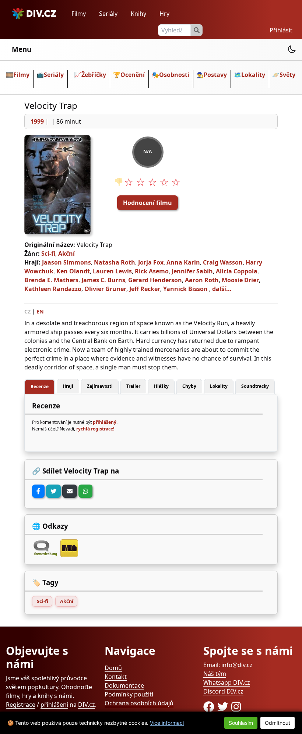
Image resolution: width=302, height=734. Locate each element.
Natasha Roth (114, 262)
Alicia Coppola (236, 271)
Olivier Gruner (105, 289)
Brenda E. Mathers (51, 280)
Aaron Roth (202, 280)
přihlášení (54, 705)
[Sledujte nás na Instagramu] (236, 706)
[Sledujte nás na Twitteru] (224, 706)
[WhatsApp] (85, 491)
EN (40, 311)
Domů (113, 668)
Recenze (40, 386)
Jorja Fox (151, 262)
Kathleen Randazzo (52, 289)
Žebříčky (93, 75)
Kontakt (116, 677)
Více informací (167, 723)
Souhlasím (241, 723)
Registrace (20, 705)
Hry (164, 14)
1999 (37, 121)
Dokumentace (124, 685)
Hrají (68, 386)
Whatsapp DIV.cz (226, 682)
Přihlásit (281, 30)
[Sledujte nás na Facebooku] (210, 706)
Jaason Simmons (66, 262)
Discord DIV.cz (223, 691)
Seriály (108, 14)
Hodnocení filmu (147, 203)
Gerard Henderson (155, 280)
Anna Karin (183, 262)
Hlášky (161, 386)
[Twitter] (53, 491)
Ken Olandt (73, 271)
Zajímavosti (100, 386)
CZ (27, 311)
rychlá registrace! (95, 429)
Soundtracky (255, 386)
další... (222, 289)
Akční (66, 253)
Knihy (138, 14)
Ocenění (132, 75)
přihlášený (104, 422)
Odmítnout (277, 723)
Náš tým (214, 674)
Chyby (189, 386)
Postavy (215, 75)
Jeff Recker (144, 289)
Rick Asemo (152, 271)
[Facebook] (38, 491)
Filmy (78, 14)
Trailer (133, 386)
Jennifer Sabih (192, 271)
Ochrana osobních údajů (139, 703)
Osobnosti (174, 75)
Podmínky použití (129, 694)
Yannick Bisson (185, 289)
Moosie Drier (240, 280)
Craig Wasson (223, 262)
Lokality (253, 75)
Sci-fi (48, 253)
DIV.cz (86, 705)
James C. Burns (103, 280)
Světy (287, 75)
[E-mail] (69, 491)
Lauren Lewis (112, 271)
